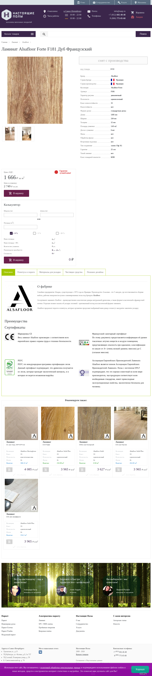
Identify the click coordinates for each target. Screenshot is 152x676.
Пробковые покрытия (47, 628)
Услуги (78, 628)
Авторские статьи (119, 620)
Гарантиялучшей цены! (65, 172)
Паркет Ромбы (6, 631)
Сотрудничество (82, 624)
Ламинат (42, 620)
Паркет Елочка (7, 628)
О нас (78, 620)
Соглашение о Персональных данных (89, 660)
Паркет (4, 620)
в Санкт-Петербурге (72, 11)
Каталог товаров (82, 654)
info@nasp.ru (119, 11)
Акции (139, 17)
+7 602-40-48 (120, 652)
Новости (116, 624)
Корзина (140, 12)
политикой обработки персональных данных (60, 667)
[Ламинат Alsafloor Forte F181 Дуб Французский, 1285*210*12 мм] (9, 133)
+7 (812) (117, 15)
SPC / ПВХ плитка (46, 624)
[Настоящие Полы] (18, 15)
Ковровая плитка (45, 631)
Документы (80, 631)
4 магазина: (53, 11)
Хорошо (140, 669)
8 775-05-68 (120, 656)
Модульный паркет (8, 635)
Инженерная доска (8, 624)
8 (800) (117, 18)
